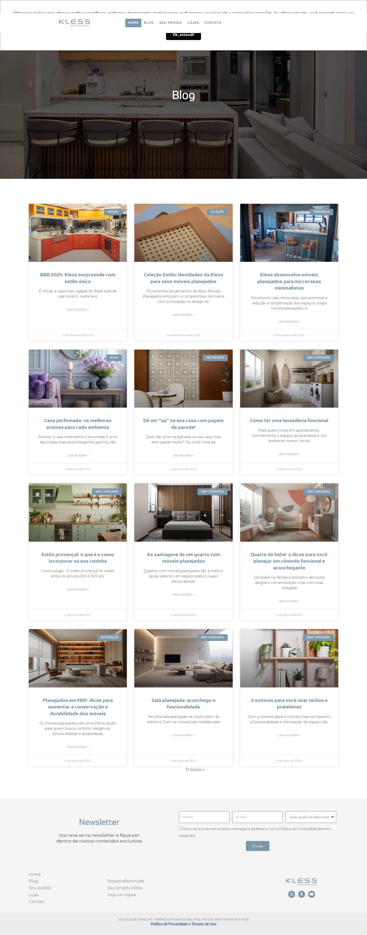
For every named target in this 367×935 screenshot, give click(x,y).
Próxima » (195, 770)
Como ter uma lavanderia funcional (289, 420)
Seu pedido (171, 23)
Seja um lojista (121, 894)
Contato (213, 23)
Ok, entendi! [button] (183, 35)
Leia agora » (78, 309)
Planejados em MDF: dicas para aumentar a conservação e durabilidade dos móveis (78, 707)
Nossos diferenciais (125, 881)
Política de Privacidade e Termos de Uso (183, 924)
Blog (149, 23)
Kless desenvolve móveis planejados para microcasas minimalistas (289, 282)
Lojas (193, 23)
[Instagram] (291, 894)
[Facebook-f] (301, 894)
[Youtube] (311, 894)
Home (133, 23)
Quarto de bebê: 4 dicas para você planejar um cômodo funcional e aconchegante (289, 561)
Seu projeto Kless (124, 887)
